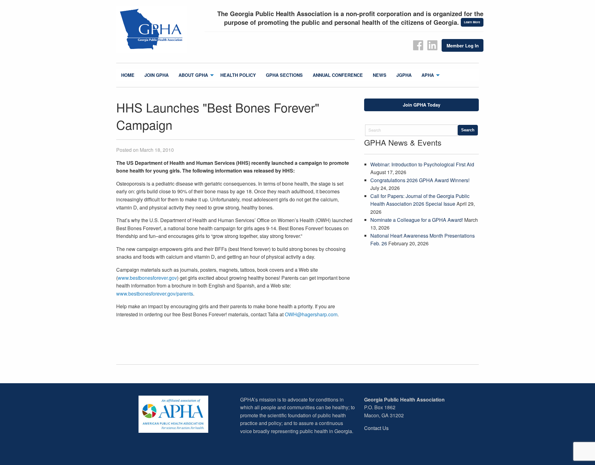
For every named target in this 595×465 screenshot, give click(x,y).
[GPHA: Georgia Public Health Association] (158, 29)
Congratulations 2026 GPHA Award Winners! (419, 180)
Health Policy (238, 75)
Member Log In (463, 45)
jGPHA (404, 75)
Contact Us (376, 428)
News (379, 75)
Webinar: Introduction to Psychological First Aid (422, 164)
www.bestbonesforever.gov (147, 277)
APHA (427, 75)
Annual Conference (338, 75)
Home (127, 75)
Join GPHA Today (421, 105)
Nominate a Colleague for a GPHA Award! (416, 219)
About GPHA (193, 75)
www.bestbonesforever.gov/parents (154, 293)
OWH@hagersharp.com (311, 314)
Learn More (472, 22)
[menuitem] (127, 75)
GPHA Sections (284, 75)
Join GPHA (156, 75)
